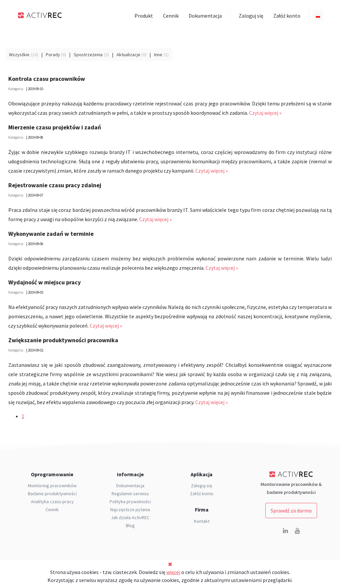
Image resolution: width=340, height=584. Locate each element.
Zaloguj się (251, 15)
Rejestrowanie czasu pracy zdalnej (54, 185)
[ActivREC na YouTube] (297, 531)
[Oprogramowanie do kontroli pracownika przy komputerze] (40, 15)
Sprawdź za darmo (291, 510)
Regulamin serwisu (130, 494)
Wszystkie (19, 55)
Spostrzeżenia (88, 55)
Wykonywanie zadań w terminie (51, 233)
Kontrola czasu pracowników (46, 78)
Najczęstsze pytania (130, 509)
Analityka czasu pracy (52, 502)
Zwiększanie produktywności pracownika (63, 340)
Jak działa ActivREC (130, 517)
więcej (173, 572)
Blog (130, 525)
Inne (158, 55)
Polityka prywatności (130, 502)
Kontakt (202, 521)
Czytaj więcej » (265, 112)
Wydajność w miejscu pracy (44, 282)
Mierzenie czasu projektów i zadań (54, 127)
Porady (53, 55)
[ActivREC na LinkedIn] (285, 531)
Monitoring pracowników (52, 486)
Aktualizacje (128, 55)
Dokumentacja (205, 15)
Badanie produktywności (52, 494)
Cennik (171, 15)
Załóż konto (286, 15)
